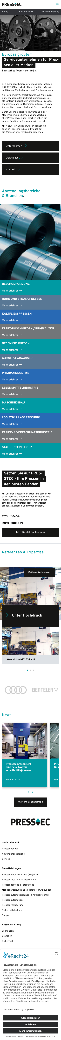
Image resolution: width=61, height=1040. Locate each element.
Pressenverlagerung (12, 905)
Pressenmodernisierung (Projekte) (20, 874)
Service (6, 859)
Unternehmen (15, 145)
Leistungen (8, 931)
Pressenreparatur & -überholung (19, 879)
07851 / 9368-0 (11, 516)
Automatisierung (50, 11)
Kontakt (11, 169)
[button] (27, 670)
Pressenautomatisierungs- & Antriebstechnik (25, 895)
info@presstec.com (12, 523)
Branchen (7, 936)
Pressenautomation (12, 900)
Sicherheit (7, 941)
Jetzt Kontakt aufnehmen (30, 532)
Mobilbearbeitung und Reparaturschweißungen (26, 890)
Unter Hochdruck (27, 615)
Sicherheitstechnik (12, 910)
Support (6, 915)
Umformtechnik (25, 11)
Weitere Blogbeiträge (30, 802)
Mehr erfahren (10, 290)
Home (5, 11)
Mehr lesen (12, 779)
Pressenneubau (10, 848)
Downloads (13, 157)
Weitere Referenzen (39, 572)
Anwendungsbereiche (13, 854)
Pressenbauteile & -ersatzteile (18, 885)
